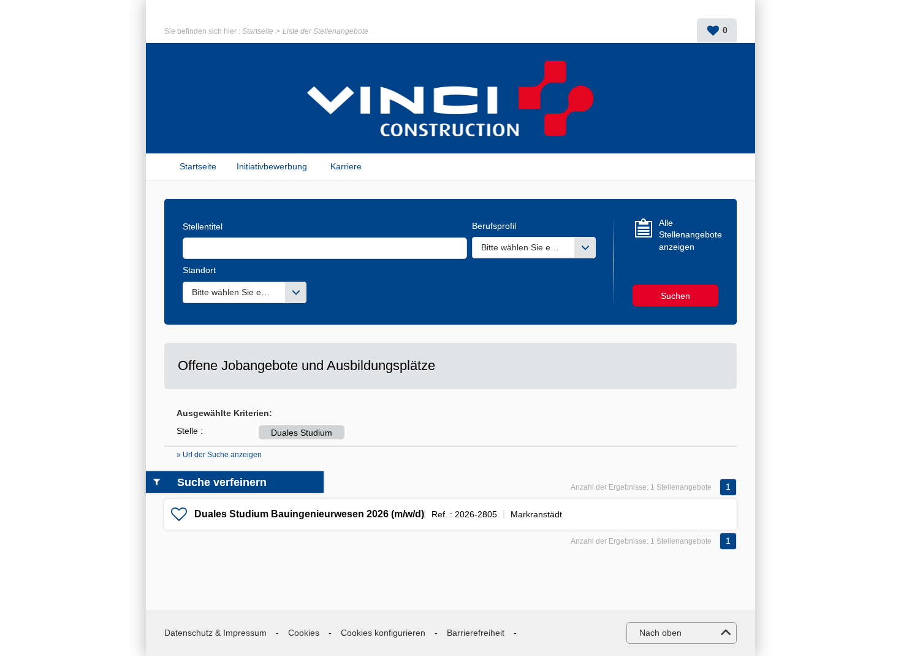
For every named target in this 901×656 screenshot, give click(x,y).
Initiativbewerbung (272, 166)
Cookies (303, 633)
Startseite (257, 31)
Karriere (346, 166)
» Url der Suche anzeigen (219, 454)
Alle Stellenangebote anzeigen (688, 235)
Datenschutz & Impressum (215, 633)
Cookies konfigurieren (383, 633)
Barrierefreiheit (475, 633)
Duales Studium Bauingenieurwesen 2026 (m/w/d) (309, 514)
